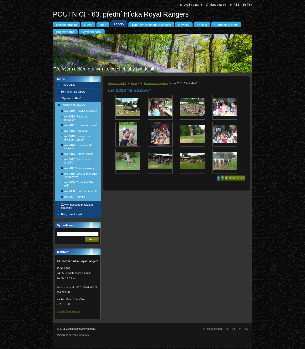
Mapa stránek (218, 4)
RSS (236, 4)
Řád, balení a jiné (71, 214)
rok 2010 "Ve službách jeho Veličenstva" (80, 175)
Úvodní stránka (193, 4)
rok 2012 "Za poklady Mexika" (77, 161)
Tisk (249, 4)
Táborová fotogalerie (73, 105)
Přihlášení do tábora (73, 91)
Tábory (135, 83)
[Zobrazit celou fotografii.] (127, 107)
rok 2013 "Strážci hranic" (79, 153)
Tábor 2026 (68, 85)
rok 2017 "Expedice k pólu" (80, 125)
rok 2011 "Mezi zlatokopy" (80, 168)
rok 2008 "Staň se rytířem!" (80, 191)
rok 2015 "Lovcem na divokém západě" (77, 138)
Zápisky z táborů (71, 98)
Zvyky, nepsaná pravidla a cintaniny (77, 206)
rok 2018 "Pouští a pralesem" (75, 118)
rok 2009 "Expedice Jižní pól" (79, 184)
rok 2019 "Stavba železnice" (81, 111)
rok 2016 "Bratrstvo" (76, 130)
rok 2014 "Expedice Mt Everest (78, 147)
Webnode (84, 335)
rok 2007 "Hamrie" (75, 196)
